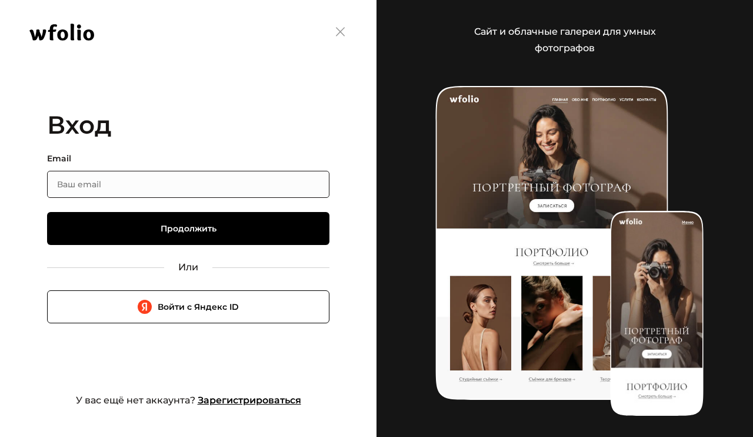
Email (59, 159)
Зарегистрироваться (249, 400)
